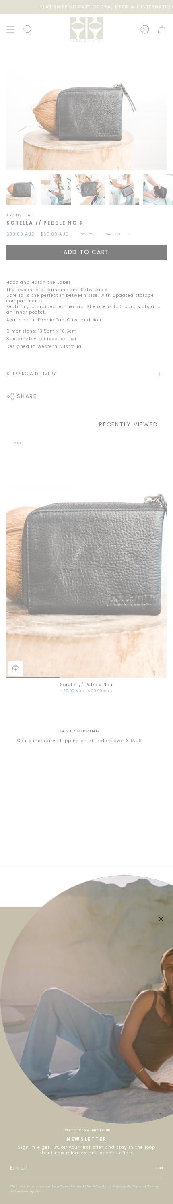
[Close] (161, 919)
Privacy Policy (125, 1186)
